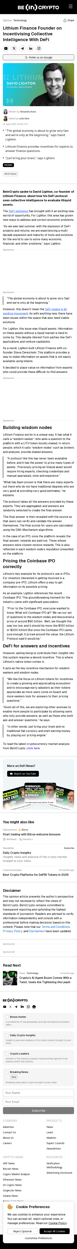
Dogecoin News (12, 1190)
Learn (50, 1132)
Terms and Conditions (56, 927)
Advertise (8, 1127)
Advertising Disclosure (59, 1172)
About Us (8, 1137)
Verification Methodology (54, 1165)
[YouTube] (6, 48)
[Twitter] (14, 48)
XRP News (9, 1163)
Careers (7, 1143)
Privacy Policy (12, 931)
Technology (20, 20)
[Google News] (34, 1007)
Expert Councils (55, 1143)
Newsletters (54, 1148)
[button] (38, 1020)
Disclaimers (37, 931)
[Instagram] (39, 48)
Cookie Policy (58, 1223)
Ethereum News (12, 1179)
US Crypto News (12, 1185)
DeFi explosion (19, 211)
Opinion (7, 20)
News (50, 1127)
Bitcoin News (10, 1168)
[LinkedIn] (31, 48)
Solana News (10, 1195)
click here (33, 748)
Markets (51, 1137)
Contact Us (9, 1132)
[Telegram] (22, 48)
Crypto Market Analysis (16, 1174)
